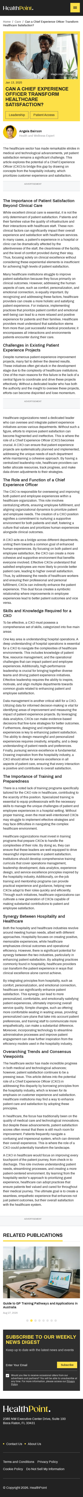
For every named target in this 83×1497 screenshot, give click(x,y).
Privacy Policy (47, 1461)
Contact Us (14, 1444)
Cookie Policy (13, 1469)
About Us (34, 1444)
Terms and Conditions (18, 1461)
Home (7, 21)
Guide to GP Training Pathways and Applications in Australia (40, 1305)
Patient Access (44, 115)
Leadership (17, 115)
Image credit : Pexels (62, 74)
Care (18, 21)
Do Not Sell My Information (45, 1469)
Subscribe (67, 1365)
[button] (27, 1320)
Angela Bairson (30, 131)
